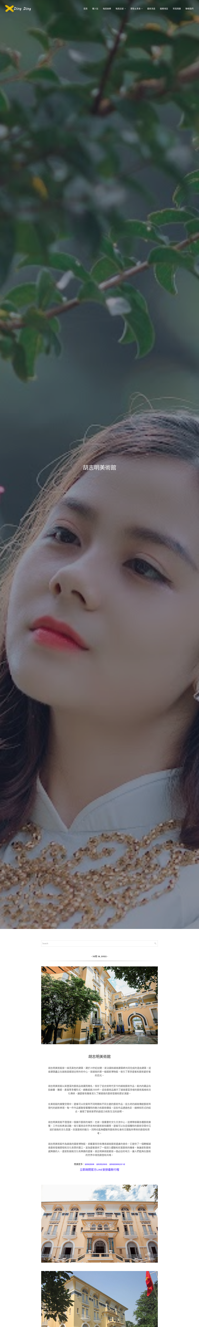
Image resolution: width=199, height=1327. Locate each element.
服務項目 (164, 8)
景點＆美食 (135, 8)
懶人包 (95, 8)
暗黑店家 (120, 8)
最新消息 (151, 8)
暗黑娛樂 (107, 8)
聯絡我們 (189, 8)
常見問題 (177, 8)
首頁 (85, 8)
